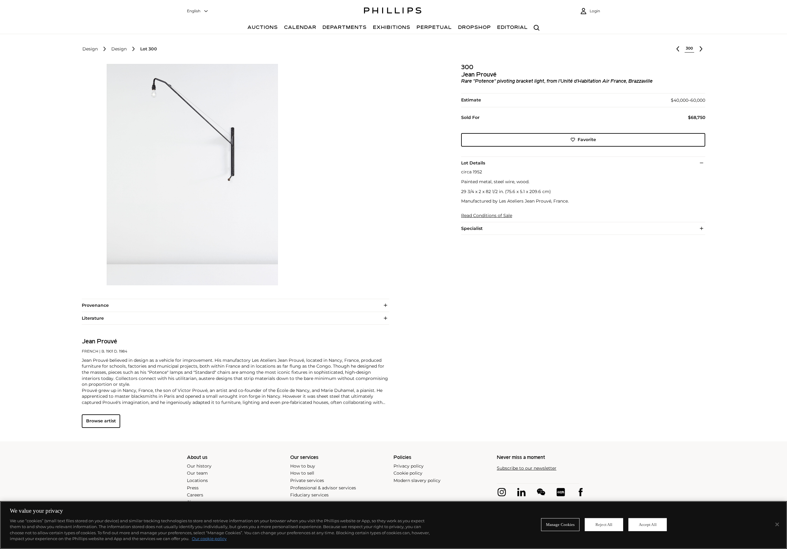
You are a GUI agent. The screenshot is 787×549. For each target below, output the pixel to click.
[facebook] (580, 492)
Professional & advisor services (323, 488)
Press (193, 488)
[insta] (502, 492)
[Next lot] (701, 49)
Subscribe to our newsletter (526, 468)
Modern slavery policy (417, 480)
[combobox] (197, 11)
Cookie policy (408, 473)
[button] (190, 174)
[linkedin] (521, 492)
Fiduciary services (309, 495)
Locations (197, 480)
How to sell (302, 473)
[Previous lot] (678, 49)
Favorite (587, 139)
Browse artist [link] (101, 421)
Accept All (648, 524)
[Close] (777, 524)
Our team (197, 473)
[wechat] (541, 492)
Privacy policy (409, 466)
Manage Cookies (560, 524)
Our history (199, 466)
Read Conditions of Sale (486, 215)
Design (90, 49)
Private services (307, 480)
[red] (561, 492)
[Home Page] (392, 11)
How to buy (302, 466)
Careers (195, 495)
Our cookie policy (209, 538)
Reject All (603, 524)
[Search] (536, 28)
